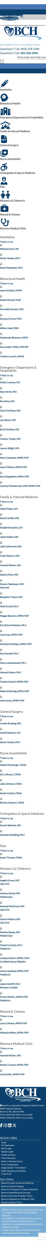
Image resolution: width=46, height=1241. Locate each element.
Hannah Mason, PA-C (11, 672)
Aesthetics (6, 89)
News (3, 1161)
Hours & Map (26, 1115)
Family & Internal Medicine (15, 131)
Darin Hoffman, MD (10, 410)
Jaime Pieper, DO (9, 508)
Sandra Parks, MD (9, 574)
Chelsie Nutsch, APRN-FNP (14, 681)
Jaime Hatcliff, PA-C (10, 983)
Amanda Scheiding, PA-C (12, 834)
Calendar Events (15, 1161)
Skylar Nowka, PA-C (10, 258)
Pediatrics (5, 948)
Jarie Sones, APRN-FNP (12, 700)
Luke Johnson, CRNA (11, 783)
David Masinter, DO (10, 732)
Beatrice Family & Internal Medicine (17, 1183)
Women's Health (9, 987)
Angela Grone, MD (9, 880)
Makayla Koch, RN (9, 248)
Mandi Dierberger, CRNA (13, 764)
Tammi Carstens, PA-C (11, 945)
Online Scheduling (11, 16)
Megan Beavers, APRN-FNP (14, 615)
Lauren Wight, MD (9, 448)
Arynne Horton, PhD (11, 318)
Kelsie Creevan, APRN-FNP (14, 1064)
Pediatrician (6, 896)
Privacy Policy (8, 1230)
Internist (4, 587)
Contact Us (6, 1174)
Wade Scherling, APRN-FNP (14, 691)
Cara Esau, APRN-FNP (11, 634)
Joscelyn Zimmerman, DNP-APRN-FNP (20, 485)
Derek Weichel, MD (10, 825)
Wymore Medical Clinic (13, 228)
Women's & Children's (12, 200)
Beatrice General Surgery (12, 1186)
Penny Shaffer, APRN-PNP (14, 996)
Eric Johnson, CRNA (10, 774)
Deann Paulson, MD (10, 919)
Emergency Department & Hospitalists (21, 117)
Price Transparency (9, 1164)
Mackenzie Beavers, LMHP (14, 337)
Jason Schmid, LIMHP (11, 290)
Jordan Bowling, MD (10, 723)
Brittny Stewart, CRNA (12, 802)
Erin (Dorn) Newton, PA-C (13, 625)
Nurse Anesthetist (10, 158)
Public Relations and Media (13, 1171)
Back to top (7, 241)
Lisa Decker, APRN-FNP (12, 1074)
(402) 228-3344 (13, 1118)
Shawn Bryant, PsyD (10, 299)
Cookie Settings (23, 1233)
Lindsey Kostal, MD (10, 893)
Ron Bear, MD (7, 401)
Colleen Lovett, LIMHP (12, 356)
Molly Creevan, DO (10, 382)
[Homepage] (23, 39)
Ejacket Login (7, 1151)
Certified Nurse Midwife (13, 961)
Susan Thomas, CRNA (11, 857)
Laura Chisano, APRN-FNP (13, 467)
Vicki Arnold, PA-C (9, 606)
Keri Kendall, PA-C (9, 653)
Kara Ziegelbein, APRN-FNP (14, 476)
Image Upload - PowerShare (13, 1167)
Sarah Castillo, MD (9, 518)
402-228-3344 (29, 53)
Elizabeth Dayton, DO (11, 527)
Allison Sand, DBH (9, 328)
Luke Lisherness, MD (11, 546)
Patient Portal (9, 19)
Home (3, 1142)
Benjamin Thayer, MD (11, 597)
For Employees (7, 1145)
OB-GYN (4, 883)
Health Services (8, 1155)
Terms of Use (21, 1230)
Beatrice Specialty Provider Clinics (16, 1196)
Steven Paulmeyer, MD (12, 584)
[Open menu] (2, 2)
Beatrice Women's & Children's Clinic (18, 1199)
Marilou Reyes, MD (10, 932)
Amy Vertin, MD (8, 391)
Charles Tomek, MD (10, 438)
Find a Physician (8, 1158)
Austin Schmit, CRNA (11, 793)
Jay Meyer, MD (8, 420)
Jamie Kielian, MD (9, 536)
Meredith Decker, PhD (12, 309)
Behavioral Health (10, 103)
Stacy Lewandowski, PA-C (13, 662)
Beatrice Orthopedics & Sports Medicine (19, 1189)
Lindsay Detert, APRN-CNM (14, 958)
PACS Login (6, 1148)
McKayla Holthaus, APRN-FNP (16, 644)
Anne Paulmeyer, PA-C (11, 267)
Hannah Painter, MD (10, 565)
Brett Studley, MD (9, 429)
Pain (2, 186)
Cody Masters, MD (10, 555)
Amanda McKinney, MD (12, 906)
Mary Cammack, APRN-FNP (14, 457)
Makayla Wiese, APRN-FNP (14, 1032)
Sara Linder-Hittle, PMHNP (14, 346)
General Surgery (9, 145)
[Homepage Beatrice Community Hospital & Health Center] (23, 1099)
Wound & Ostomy (10, 214)
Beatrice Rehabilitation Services (15, 1192)
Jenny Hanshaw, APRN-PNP (14, 971)
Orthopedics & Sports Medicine (17, 172)
